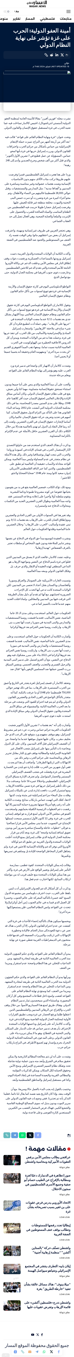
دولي (66, 63)
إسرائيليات (13, 1266)
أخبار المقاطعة (13, 1224)
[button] (68, 11)
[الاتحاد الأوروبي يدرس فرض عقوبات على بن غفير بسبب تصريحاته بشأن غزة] (12, 1205)
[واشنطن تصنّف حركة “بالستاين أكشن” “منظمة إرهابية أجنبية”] (12, 1251)
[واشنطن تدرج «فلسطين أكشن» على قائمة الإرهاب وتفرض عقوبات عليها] (12, 1305)
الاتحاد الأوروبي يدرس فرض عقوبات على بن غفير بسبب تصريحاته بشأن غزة (48, 1206)
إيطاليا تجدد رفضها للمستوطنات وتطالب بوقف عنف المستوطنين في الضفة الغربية (48, 1229)
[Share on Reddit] (51, 55)
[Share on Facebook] (58, 1351)
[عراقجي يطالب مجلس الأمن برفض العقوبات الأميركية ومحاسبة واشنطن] (12, 1160)
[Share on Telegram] (37, 1351)
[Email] (29, 1351)
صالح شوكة (64, 1167)
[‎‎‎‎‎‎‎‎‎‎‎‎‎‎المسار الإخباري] (37, 4)
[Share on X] (62, 55)
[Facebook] (42, 1334)
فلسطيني (11, 1289)
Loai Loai (65, 1217)
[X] (37, 1334)
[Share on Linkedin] (56, 55)
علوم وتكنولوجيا (11, 1283)
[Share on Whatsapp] (44, 1351)
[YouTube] (32, 1334)
